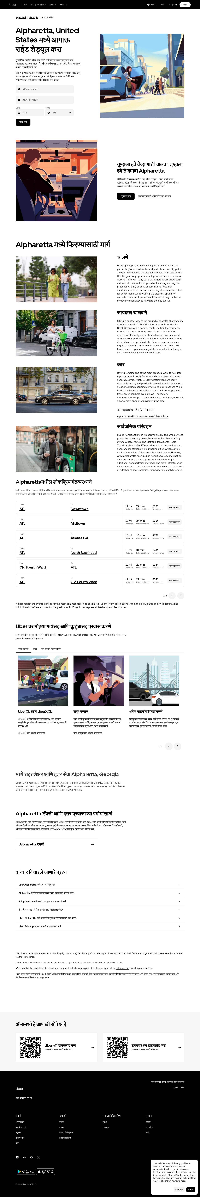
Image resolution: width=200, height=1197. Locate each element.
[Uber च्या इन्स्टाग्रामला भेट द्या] (31, 1157)
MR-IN (154, 5)
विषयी (62, 5)
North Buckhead (84, 553)
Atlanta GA (79, 538)
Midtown (78, 523)
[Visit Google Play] (25, 1172)
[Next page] (180, 595)
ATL (22, 509)
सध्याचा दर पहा (174, 507)
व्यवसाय (53, 5)
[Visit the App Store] (45, 1171)
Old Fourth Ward (32, 567)
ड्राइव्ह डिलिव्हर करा (38, 5)
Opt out (179, 1190)
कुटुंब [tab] (35, 649)
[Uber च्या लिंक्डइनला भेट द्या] (17, 1157)
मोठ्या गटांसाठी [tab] (23, 649)
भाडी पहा (23, 122)
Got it (191, 1190)
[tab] (65, 648)
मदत (162, 5)
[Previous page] (172, 595)
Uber (13, 4)
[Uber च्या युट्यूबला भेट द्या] (24, 1157)
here (183, 1181)
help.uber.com (122, 968)
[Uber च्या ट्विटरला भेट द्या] (38, 1157)
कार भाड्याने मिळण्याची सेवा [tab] (51, 649)
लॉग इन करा (173, 5)
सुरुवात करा (126, 196)
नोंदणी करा (185, 5)
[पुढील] (177, 746)
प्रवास (24, 5)
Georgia (33, 17)
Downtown (80, 509)
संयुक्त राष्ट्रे (21, 17)
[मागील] (169, 746)
